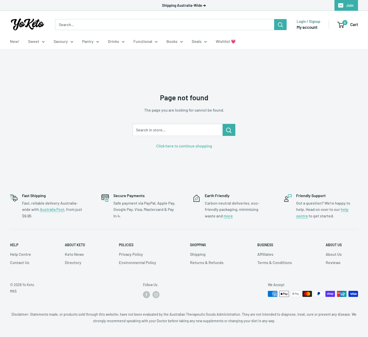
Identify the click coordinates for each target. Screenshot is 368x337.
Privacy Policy (131, 254)
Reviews (333, 262)
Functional (142, 41)
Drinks (113, 41)
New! (14, 41)
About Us (334, 254)
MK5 (13, 291)
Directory (73, 262)
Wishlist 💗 (226, 41)
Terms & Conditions (274, 262)
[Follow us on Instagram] (155, 294)
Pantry (88, 41)
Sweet (33, 41)
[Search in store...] (229, 130)
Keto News (74, 254)
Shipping (198, 254)
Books (171, 41)
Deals (197, 41)
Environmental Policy (137, 262)
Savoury (61, 41)
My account (307, 27)
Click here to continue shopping (184, 145)
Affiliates (265, 254)
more (228, 215)
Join (349, 5)
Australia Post (52, 209)
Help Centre (20, 254)
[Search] (280, 24)
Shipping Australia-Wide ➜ (184, 5)
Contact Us (19, 262)
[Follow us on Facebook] (146, 294)
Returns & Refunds (207, 262)
